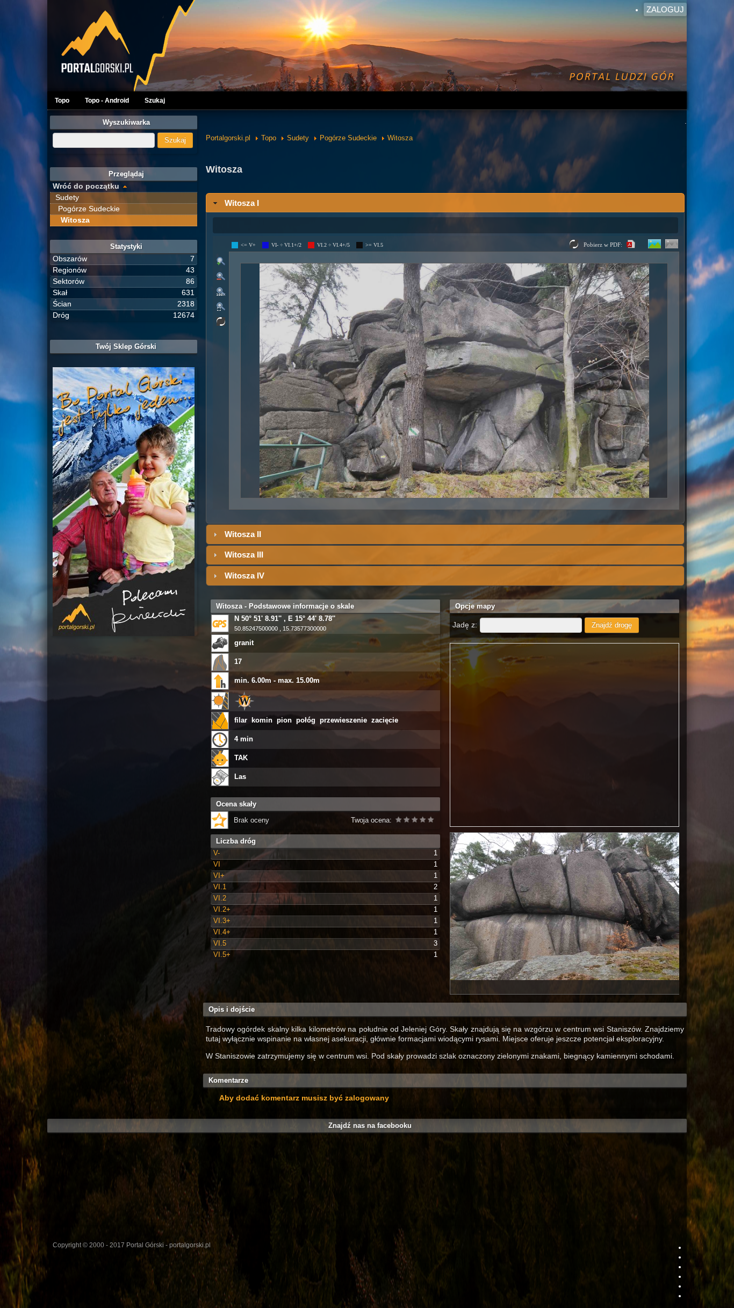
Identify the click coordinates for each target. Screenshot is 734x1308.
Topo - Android (107, 100)
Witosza (400, 138)
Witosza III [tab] (244, 554)
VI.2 (219, 898)
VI (216, 864)
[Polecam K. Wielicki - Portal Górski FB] (123, 501)
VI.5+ (222, 954)
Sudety (298, 138)
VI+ (219, 875)
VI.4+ (222, 932)
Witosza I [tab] (242, 203)
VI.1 (219, 887)
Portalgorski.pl (228, 138)
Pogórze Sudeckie (348, 138)
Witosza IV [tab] (244, 575)
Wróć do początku (86, 186)
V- (216, 853)
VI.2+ (222, 909)
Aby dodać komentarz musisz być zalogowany (304, 1097)
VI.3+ (222, 921)
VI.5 (219, 943)
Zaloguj (665, 9)
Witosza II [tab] (243, 534)
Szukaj (155, 100)
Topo (62, 100)
